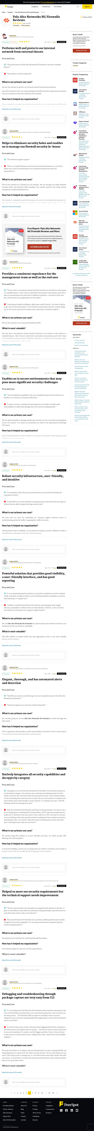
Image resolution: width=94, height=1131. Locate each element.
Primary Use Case (80, 340)
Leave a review (87, 17)
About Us (24, 1105)
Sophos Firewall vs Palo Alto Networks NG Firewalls (84, 125)
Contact (23, 1120)
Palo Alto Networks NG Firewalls (14, 345)
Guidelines (36, 1116)
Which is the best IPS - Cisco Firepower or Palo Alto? (81, 373)
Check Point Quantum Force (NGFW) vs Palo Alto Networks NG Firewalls (84, 194)
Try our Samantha (47, 2)
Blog (22, 1109)
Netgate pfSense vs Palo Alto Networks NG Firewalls (84, 106)
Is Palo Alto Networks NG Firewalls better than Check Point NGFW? (82, 386)
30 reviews (16, 25)
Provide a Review (8, 1105)
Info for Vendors (8, 1109)
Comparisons (50, 1109)
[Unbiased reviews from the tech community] (9, 6)
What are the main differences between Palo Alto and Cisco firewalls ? (82, 361)
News (22, 1113)
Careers (23, 1116)
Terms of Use (37, 1113)
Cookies (35, 1109)
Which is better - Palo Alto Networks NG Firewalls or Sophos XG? (82, 401)
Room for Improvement (81, 345)
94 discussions (25, 25)
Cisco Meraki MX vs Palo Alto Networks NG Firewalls (84, 205)
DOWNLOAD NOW (39, 247)
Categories (49, 1105)
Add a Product (7, 1113)
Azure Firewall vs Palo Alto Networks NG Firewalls (84, 215)
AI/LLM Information (9, 1120)
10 (42, 1093)
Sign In (87, 6)
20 (53, 1093)
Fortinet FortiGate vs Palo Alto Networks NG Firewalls (84, 84)
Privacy (35, 1105)
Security (35, 1120)
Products (49, 1113)
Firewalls (75, 65)
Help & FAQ (6, 1116)
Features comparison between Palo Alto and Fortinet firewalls (81, 379)
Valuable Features (80, 342)
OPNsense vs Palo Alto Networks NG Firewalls (84, 115)
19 (49, 1093)
